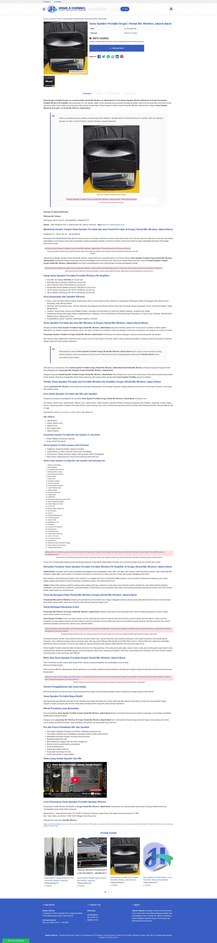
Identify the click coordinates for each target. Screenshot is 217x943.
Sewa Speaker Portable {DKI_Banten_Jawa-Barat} (154, 824)
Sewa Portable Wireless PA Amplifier (85, 824)
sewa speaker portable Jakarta (69, 412)
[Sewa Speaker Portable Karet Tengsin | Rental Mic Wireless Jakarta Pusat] (125, 856)
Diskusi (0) (129, 93)
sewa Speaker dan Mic (117, 824)
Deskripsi (87, 93)
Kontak (58, 2)
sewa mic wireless (68, 824)
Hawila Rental (48, 562)
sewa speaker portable (131, 824)
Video (99, 93)
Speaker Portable (130, 33)
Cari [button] (125, 9)
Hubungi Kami (118, 48)
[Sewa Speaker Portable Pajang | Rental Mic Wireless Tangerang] (92, 856)
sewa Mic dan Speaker (54, 824)
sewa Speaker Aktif (103, 824)
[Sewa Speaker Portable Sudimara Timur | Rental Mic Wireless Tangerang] (59, 856)
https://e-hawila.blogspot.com (113, 225)
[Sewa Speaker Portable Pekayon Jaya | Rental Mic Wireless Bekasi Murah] (158, 856)
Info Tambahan (113, 93)
